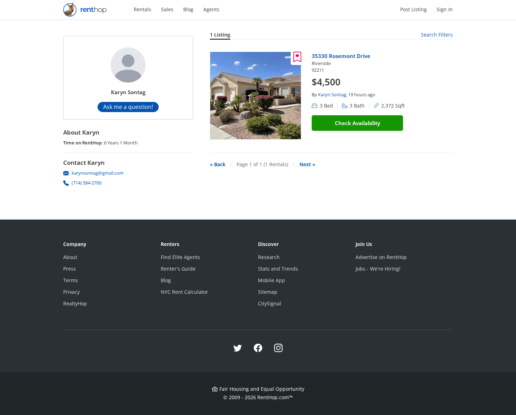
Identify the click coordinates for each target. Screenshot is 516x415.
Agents (211, 9)
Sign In (445, 9)
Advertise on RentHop (381, 257)
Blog (188, 9)
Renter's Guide (178, 268)
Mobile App (271, 280)
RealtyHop (75, 303)
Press (69, 268)
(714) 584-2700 (86, 183)
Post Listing (413, 9)
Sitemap (267, 291)
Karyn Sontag (332, 94)
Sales (167, 9)
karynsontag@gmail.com (98, 173)
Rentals (142, 9)
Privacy (71, 291)
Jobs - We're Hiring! (378, 268)
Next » (307, 164)
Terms (70, 280)
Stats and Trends (278, 268)
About (70, 257)
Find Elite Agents (180, 257)
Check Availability (357, 123)
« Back (217, 164)
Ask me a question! (128, 107)
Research (269, 257)
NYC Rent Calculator (184, 291)
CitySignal (269, 303)
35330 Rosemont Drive (341, 55)
